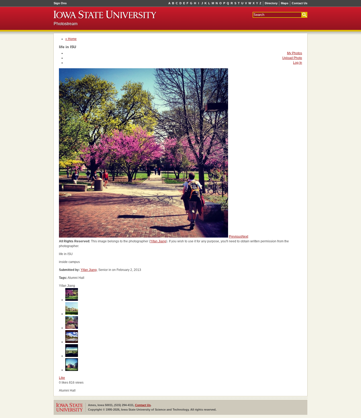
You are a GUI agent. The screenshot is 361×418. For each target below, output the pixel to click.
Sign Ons (60, 3)
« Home (71, 39)
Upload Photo (292, 58)
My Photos (294, 53)
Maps (284, 3)
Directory (271, 3)
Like (62, 378)
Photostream (65, 23)
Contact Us (299, 3)
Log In (297, 63)
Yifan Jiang (158, 241)
